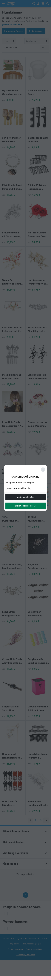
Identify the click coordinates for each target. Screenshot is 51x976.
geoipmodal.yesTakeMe (25, 506)
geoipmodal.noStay (26, 497)
